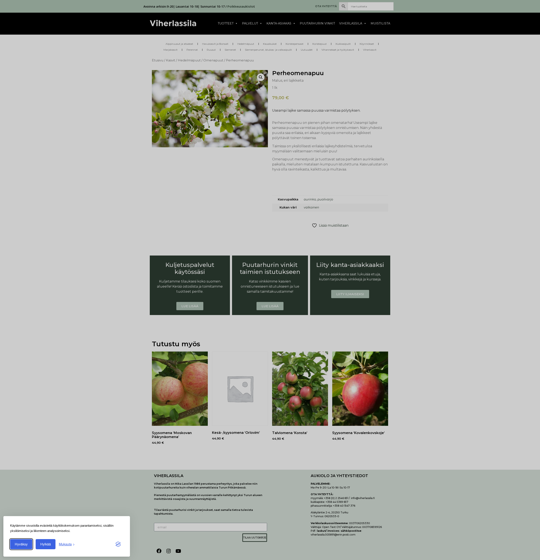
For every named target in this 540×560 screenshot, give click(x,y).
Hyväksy (21, 544)
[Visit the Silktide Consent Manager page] (118, 544)
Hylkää (45, 544)
